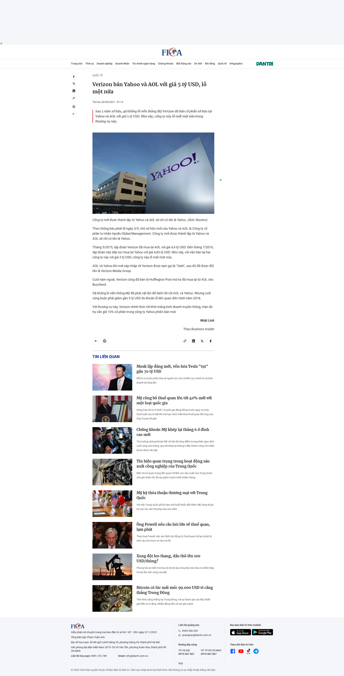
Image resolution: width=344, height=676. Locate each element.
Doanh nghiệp (105, 63)
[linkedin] (74, 91)
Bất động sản (183, 63)
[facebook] (74, 76)
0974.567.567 (209, 653)
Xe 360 (198, 63)
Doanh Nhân (122, 63)
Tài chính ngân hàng (143, 63)
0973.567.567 (186, 653)
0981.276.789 (99, 655)
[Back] (74, 114)
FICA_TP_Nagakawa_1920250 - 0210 (172, 2)
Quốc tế (222, 63)
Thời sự (89, 63)
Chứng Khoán (165, 63)
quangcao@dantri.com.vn (196, 635)
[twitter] (74, 84)
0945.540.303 (190, 630)
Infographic (236, 63)
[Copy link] (74, 98)
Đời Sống (210, 63)
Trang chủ (76, 63)
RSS (180, 663)
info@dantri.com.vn (137, 655)
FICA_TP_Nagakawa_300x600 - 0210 (246, 75)
